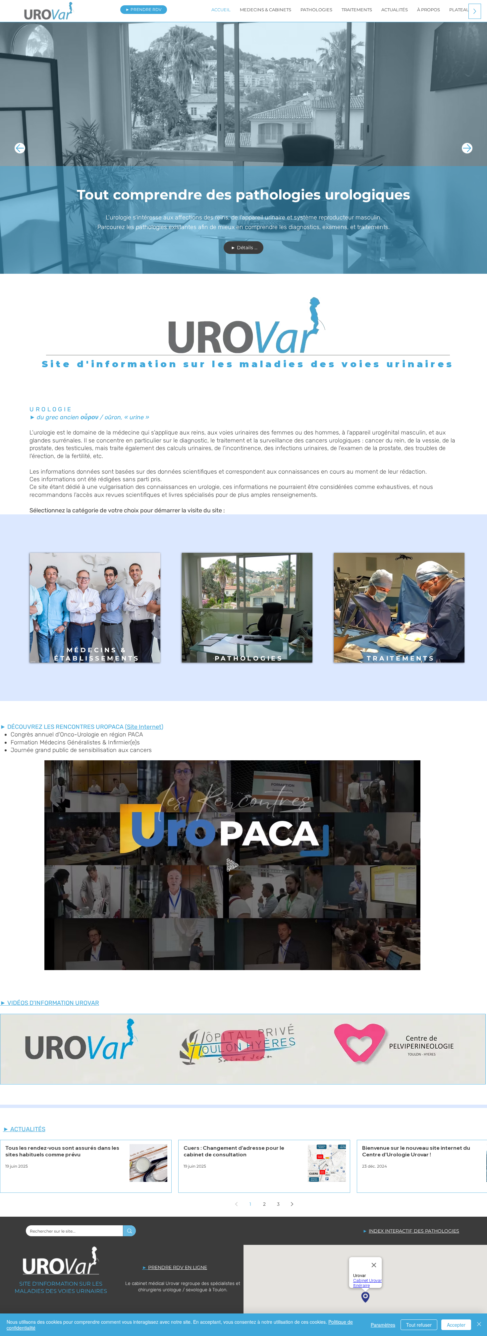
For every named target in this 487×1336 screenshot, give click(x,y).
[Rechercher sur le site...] (129, 1230)
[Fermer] (479, 1325)
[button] (409, 962)
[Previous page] (237, 1204)
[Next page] (292, 1204)
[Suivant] (467, 148)
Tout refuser (419, 1324)
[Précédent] (20, 148)
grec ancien (62, 417)
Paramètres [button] (383, 1324)
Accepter (456, 1324)
